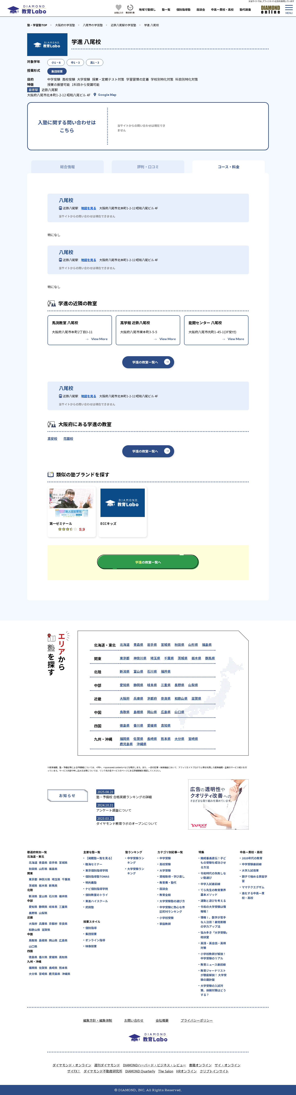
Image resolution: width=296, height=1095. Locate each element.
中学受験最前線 (252, 864)
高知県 (166, 725)
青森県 (138, 644)
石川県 (152, 671)
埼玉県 (155, 658)
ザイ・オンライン (227, 1065)
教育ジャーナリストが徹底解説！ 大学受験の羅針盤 (214, 975)
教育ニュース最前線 (213, 964)
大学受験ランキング (135, 871)
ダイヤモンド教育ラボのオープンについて (126, 823)
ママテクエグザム (253, 887)
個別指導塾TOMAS (97, 876)
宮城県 (166, 644)
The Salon (165, 1071)
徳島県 (124, 725)
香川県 (138, 725)
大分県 (179, 738)
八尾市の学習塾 (93, 25)
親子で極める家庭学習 (254, 878)
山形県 (193, 644)
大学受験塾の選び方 (172, 901)
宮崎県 (193, 738)
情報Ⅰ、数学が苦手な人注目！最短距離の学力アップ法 (213, 921)
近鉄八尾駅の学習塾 (123, 25)
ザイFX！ (74, 1071)
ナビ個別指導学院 (96, 889)
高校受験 (165, 864)
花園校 (68, 438)
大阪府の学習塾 (65, 25)
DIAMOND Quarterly (140, 1071)
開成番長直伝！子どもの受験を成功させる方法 (213, 862)
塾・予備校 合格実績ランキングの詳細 (124, 796)
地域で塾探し (147, 9)
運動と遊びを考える (213, 901)
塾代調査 (245, 9)
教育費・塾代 (167, 882)
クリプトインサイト (214, 1071)
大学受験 (165, 870)
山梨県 (193, 684)
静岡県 (138, 684)
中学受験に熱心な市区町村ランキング (172, 909)
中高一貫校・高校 (222, 9)
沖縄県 (141, 743)
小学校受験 (166, 918)
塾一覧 (166, 9)
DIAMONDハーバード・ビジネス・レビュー (154, 1065)
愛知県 (124, 684)
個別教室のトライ (96, 895)
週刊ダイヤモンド (107, 1065)
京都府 (152, 698)
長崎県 (152, 738)
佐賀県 (138, 738)
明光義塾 (91, 882)
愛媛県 (152, 725)
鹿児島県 (126, 743)
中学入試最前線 (210, 884)
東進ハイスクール (96, 901)
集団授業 (91, 934)
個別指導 (91, 928)
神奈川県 (140, 658)
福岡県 (124, 738)
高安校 (52, 438)
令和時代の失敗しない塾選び (213, 875)
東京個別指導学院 (96, 870)
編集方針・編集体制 (97, 1020)
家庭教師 (165, 924)
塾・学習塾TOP (37, 25)
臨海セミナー (93, 864)
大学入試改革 (250, 870)
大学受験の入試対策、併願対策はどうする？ (213, 990)
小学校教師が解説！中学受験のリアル (213, 956)
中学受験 (165, 858)
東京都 (124, 658)
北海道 (124, 644)
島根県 (138, 711)
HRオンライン (186, 1071)
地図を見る (88, 208)
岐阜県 (152, 684)
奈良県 (166, 698)
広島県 (166, 711)
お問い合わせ (134, 1020)
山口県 (179, 711)
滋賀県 (196, 698)
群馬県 (210, 658)
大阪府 (124, 698)
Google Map (107, 94)
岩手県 (152, 644)
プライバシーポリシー (197, 1020)
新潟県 (124, 671)
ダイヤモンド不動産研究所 (103, 1071)
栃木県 (196, 658)
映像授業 (91, 946)
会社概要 (162, 1020)
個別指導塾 (183, 9)
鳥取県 (124, 711)
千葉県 (169, 658)
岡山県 (152, 711)
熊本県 (166, 738)
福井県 (166, 671)
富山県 (138, 671)
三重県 (166, 684)
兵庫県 (138, 698)
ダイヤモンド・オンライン (72, 1065)
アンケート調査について (113, 810)
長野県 (179, 684)
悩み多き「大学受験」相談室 (214, 934)
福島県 (207, 644)
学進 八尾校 (151, 25)
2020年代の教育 (252, 858)
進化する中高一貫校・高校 (253, 895)
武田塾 (89, 907)
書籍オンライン (200, 1065)
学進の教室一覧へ (145, 362)
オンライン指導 (95, 940)
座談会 (201, 9)
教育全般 (165, 895)
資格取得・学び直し (172, 876)
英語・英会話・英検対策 (213, 945)
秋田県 (179, 644)
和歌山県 (181, 698)
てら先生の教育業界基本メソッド (213, 892)
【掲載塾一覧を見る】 (99, 858)
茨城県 (182, 658)
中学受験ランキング (135, 860)
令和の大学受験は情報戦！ (213, 909)
